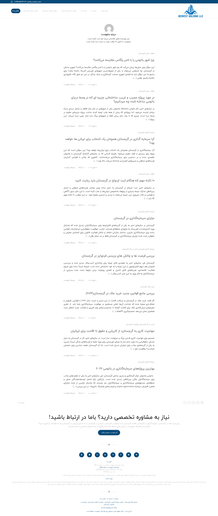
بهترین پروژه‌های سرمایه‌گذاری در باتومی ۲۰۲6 (125, 369)
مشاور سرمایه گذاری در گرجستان (114, 502)
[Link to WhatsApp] (12, 1)
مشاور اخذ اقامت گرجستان (96, 502)
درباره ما (116, 499)
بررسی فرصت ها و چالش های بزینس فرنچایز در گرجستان (118, 256)
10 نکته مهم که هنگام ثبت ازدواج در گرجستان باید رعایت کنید (114, 181)
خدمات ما (110, 499)
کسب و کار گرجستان (129, 249)
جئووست (67, 84)
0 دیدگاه (81, 84)
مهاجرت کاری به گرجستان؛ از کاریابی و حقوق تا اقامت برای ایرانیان (112, 331)
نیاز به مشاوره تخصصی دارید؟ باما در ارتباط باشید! (109, 417)
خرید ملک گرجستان (147, 287)
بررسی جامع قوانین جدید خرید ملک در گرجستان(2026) (120, 293)
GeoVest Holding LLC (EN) (109, 508)
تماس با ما (103, 499)
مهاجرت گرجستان (132, 324)
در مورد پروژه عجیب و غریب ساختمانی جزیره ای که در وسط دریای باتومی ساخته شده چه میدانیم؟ (112, 100)
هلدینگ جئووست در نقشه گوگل (109, 467)
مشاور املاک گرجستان (131, 502)
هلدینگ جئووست (99, 511)
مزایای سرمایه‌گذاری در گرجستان (134, 218)
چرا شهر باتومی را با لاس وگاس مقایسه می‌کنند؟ (123, 60)
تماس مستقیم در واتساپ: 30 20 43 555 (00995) (28, 2)
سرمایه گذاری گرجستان (146, 132)
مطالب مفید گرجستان (146, 53)
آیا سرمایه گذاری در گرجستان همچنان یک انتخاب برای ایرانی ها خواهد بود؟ (109, 141)
